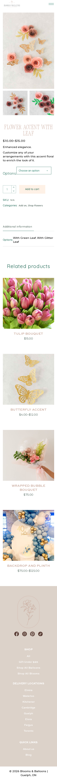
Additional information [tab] (17, 226)
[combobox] (34, 170)
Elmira (28, 690)
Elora (28, 719)
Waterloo (28, 696)
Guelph (28, 713)
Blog (28, 755)
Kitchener (28, 702)
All (28, 656)
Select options (28, 338)
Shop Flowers (35, 205)
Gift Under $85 (28, 662)
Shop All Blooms (28, 674)
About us (28, 749)
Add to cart (32, 189)
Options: (9, 173)
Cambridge (28, 708)
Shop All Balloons (28, 668)
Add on (23, 205)
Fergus (28, 725)
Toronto (28, 731)
